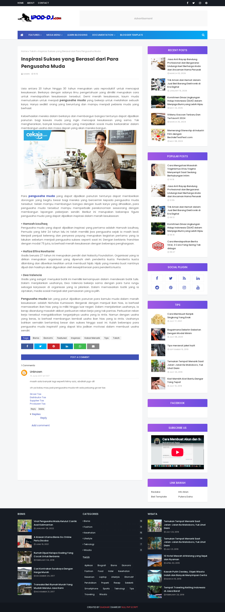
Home (21, 2)
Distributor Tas (38, 397)
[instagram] (200, 3)
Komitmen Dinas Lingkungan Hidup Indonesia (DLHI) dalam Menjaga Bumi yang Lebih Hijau (185, 101)
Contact (43, 2)
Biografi (102, 565)
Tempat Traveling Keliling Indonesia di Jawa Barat (184, 589)
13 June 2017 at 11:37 (39, 375)
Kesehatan (113, 532)
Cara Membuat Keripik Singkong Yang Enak (180, 315)
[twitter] (193, 3)
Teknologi (113, 544)
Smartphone (91, 588)
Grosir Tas (35, 394)
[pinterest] (205, 3)
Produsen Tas (38, 403)
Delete (41, 409)
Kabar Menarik (92, 337)
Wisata (113, 550)
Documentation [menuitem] (102, 35)
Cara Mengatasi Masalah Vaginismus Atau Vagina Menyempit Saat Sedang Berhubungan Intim (182, 170)
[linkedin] (198, 278)
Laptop (103, 576)
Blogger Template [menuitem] (131, 35)
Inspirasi (75, 337)
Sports (106, 588)
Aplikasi (89, 565)
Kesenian (89, 576)
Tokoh (33, 51)
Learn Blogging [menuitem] (77, 35)
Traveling (90, 594)
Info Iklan (183, 492)
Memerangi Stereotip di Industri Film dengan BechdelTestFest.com (185, 134)
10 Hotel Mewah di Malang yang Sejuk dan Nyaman (185, 557)
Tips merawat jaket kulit (181, 345)
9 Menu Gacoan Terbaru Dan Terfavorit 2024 (183, 116)
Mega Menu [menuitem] (53, 35)
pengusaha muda (41, 196)
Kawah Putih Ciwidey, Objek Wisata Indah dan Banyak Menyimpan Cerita (185, 573)
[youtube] (198, 287)
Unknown (36, 372)
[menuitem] (22, 35)
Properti (105, 582)
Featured (62, 337)
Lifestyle (113, 538)
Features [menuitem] (34, 35)
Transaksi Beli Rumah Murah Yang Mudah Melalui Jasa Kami (53, 586)
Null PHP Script (129, 607)
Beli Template (159, 496)
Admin (26, 73)
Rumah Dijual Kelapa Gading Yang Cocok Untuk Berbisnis (53, 554)
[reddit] (157, 287)
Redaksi (155, 492)
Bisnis (36, 337)
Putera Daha (185, 496)
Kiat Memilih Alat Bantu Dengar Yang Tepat (185, 380)
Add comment (41, 425)
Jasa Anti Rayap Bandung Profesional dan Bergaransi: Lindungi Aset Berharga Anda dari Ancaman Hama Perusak (184, 64)
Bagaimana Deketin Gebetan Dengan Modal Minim (184, 331)
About (30, 2)
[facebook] (187, 3)
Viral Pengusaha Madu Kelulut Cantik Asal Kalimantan (55, 523)
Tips (106, 337)
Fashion (113, 526)
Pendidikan (91, 582)
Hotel (110, 571)
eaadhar (105, 607)
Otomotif (129, 576)
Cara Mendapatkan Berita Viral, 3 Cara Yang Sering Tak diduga (184, 245)
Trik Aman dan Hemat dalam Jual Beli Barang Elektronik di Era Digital (184, 83)
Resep (117, 582)
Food (100, 571)
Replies (36, 414)
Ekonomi (48, 337)
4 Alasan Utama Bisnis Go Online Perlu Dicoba (52, 538)
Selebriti (129, 582)
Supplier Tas (37, 400)
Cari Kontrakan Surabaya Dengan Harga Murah (53, 570)
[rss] (184, 278)
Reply (33, 409)
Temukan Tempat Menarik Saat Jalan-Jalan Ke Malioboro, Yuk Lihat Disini (185, 365)
